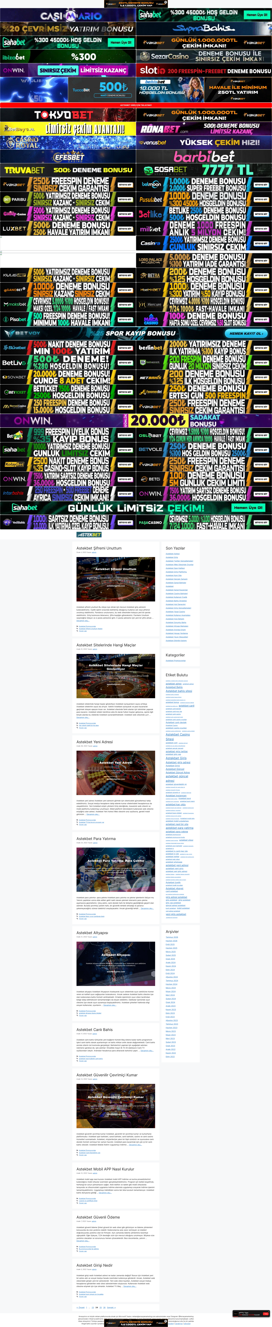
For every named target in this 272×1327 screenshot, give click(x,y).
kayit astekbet (171, 908)
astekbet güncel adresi (177, 778)
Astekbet (170, 586)
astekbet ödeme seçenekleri (173, 877)
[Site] (68, 184)
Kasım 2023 (171, 1010)
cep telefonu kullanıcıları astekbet (175, 894)
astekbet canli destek (173, 709)
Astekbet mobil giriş (187, 818)
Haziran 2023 (171, 1028)
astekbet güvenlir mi (173, 792)
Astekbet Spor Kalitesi (175, 568)
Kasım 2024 (171, 966)
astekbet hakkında (186, 792)
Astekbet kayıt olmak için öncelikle (91, 1294)
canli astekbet (172, 891)
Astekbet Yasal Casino (175, 612)
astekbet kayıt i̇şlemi (187, 801)
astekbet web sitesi (173, 859)
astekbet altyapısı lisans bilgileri (90, 1013)
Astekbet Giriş (172, 557)
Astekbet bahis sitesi (179, 691)
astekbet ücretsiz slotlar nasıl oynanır (176, 879)
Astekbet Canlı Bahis (94, 1029)
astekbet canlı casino (173, 714)
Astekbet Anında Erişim (176, 630)
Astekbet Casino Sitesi (178, 737)
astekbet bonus (172, 702)
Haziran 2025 (171, 948)
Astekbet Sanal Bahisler (176, 583)
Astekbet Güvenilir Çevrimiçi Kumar (107, 1075)
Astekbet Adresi (173, 554)
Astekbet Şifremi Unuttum (99, 548)
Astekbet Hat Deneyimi (176, 604)
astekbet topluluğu (188, 846)
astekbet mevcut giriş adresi (173, 816)
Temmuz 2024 (172, 981)
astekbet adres (174, 683)
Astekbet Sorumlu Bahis (176, 622)
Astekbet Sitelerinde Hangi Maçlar (106, 645)
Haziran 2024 (171, 984)
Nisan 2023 (171, 1035)
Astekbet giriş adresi (178, 762)
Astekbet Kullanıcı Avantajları (178, 615)
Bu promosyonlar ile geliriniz (89, 1249)
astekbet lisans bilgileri (174, 813)
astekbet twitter (172, 857)
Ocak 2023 (170, 1046)
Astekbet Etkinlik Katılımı (176, 641)
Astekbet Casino (172, 725)
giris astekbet (171, 900)
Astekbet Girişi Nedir (94, 1265)
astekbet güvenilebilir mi (176, 784)
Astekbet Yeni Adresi (94, 742)
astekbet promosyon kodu (175, 837)
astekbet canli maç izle (174, 711)
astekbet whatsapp (174, 862)
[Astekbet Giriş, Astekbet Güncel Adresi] (89, 534)
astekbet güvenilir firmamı (173, 790)
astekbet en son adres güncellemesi (175, 746)
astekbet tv (170, 848)
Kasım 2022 (171, 1053)
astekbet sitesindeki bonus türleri (175, 843)
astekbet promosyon (173, 834)
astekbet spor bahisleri (174, 846)
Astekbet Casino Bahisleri (177, 593)
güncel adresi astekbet (175, 905)
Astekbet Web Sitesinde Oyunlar (179, 565)
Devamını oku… (82, 621)
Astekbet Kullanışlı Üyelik (176, 597)
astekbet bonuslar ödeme (187, 702)
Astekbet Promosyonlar (87, 626)
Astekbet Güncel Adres (178, 772)
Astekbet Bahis (174, 687)
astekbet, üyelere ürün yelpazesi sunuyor (177, 680)
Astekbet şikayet (174, 888)
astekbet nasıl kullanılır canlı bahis (91, 1058)
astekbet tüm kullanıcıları (187, 857)
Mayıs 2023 (171, 1031)
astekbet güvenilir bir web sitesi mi (175, 787)
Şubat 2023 (171, 1042)
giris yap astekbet (173, 903)
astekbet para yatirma (179, 827)
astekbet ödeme (170, 874)
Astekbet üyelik (173, 882)
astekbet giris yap (173, 754)
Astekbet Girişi (173, 765)
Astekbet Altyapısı (92, 932)
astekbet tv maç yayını (186, 854)
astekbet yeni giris (174, 868)
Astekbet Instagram (176, 795)
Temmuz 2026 (172, 937)
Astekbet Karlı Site (174, 575)
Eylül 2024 (170, 973)
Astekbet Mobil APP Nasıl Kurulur (105, 1169)
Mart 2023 (170, 1038)
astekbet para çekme (177, 831)
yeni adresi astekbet (173, 911)
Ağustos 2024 (172, 977)
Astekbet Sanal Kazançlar (177, 590)
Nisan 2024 (171, 991)
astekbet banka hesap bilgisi (173, 697)
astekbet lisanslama (188, 813)
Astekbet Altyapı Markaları (177, 626)
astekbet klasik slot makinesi (173, 807)
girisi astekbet (184, 900)
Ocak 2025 (170, 959)
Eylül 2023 (170, 1017)
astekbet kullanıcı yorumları (173, 810)
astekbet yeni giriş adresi (176, 871)
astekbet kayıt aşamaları (172, 801)
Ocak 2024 (170, 1002)
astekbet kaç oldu (176, 804)
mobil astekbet (183, 908)
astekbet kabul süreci (171, 798)
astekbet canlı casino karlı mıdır (174, 717)
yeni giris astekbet (176, 914)
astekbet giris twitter (177, 751)
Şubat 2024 (171, 999)
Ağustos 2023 (172, 1020)
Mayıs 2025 (171, 952)
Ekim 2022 (170, 1057)
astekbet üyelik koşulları (174, 885)
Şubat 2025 (171, 955)
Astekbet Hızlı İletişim (175, 619)
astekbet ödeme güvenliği (183, 874)
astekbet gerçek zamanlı (174, 748)
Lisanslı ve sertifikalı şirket (88, 1201)
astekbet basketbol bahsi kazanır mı (175, 700)
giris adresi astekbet (176, 897)
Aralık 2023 (171, 1006)
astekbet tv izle (172, 854)
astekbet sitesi (186, 840)
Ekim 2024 (170, 970)
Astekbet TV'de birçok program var (91, 822)
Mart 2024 (170, 995)
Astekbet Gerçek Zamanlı (176, 579)
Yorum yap (83, 631)
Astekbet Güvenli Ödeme (98, 1217)
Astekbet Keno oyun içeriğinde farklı (91, 916)
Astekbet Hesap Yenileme (177, 633)
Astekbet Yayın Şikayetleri (177, 637)
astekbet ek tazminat (171, 917)
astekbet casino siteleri (188, 731)
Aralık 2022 (170, 1049)
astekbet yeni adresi (177, 865)
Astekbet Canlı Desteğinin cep (89, 1153)
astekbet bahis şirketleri (172, 694)
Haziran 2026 (171, 941)
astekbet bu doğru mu (172, 706)
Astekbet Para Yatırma (96, 838)
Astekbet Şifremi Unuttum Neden (90, 629)
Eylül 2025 (170, 944)
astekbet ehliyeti (183, 743)
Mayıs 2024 (171, 988)
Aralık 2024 (171, 962)
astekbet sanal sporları (172, 840)
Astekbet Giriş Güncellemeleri (178, 608)
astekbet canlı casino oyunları (176, 719)
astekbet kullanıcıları (188, 807)
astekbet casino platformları (173, 731)
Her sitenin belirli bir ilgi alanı (89, 725)
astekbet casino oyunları (176, 728)
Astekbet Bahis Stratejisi (176, 601)
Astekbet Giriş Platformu (176, 572)
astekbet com (172, 743)
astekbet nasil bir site (177, 824)
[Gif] (136, 252)
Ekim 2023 (170, 1013)
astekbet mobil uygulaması (177, 821)
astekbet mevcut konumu (172, 818)
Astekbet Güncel (175, 769)
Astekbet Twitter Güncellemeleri (179, 561)
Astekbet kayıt (184, 798)
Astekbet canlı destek (176, 722)
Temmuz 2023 (172, 1024)
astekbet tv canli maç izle (177, 851)
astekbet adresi (188, 684)
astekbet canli (186, 705)
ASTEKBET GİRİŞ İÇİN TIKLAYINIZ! (136, 105)
